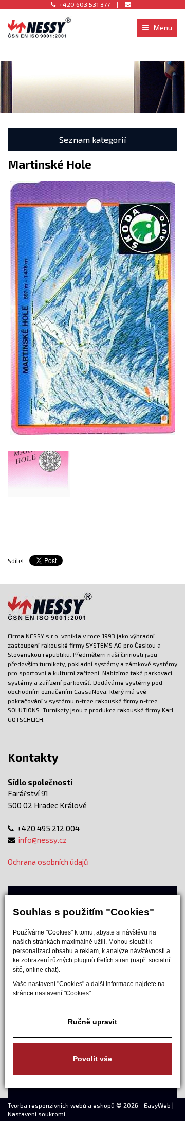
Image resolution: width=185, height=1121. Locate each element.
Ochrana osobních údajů (48, 862)
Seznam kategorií (92, 139)
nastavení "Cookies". (63, 993)
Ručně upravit (92, 1021)
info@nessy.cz (42, 839)
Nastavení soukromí (36, 1113)
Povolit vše (92, 1059)
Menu (163, 27)
